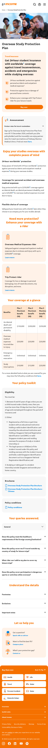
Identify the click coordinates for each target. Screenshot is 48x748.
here (30, 141)
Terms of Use (41, 724)
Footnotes (6, 594)
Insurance (5, 706)
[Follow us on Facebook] (9, 743)
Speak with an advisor (20, 635)
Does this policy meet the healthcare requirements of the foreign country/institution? (21, 538)
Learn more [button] (9, 257)
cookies (9, 732)
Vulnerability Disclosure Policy (12, 727)
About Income (7, 717)
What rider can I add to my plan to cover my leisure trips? (19, 561)
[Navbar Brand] (9, 4)
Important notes (8, 612)
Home (3, 10)
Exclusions (6, 603)
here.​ (39, 376)
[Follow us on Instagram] (3, 743)
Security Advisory (20, 724)
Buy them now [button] (7, 670)
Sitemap (31, 724)
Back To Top (39, 670)
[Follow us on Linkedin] (15, 743)
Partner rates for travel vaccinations (17, 126)
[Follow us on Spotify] (27, 743)
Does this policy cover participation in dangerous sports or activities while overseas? (22, 573)
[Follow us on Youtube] (21, 743)
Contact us (16, 653)
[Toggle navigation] (44, 4)
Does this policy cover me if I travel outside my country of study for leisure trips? (21, 549)
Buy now (24, 107)
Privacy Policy (6, 724)
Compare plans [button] (18, 644)
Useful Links (6, 712)
